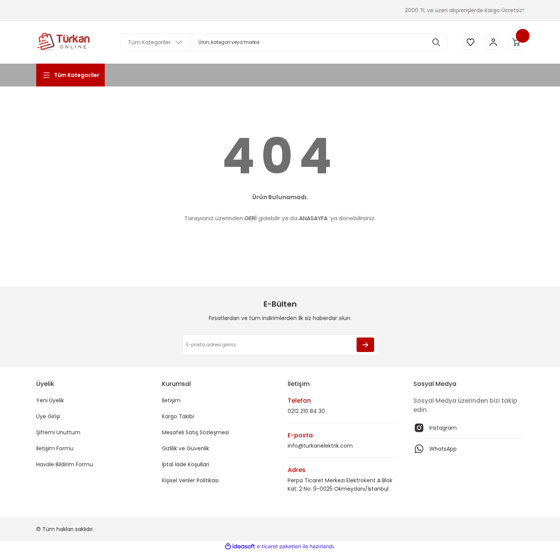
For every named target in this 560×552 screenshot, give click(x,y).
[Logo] (63, 42)
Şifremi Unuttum (58, 432)
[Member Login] (493, 42)
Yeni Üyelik (50, 400)
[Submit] (365, 345)
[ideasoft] (240, 546)
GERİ (251, 218)
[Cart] (516, 42)
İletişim (171, 400)
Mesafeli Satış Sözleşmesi (195, 432)
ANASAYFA (313, 218)
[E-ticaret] (279, 546)
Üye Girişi (48, 416)
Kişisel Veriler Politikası (190, 480)
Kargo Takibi (178, 416)
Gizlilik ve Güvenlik (185, 448)
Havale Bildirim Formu (64, 464)
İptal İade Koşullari (185, 464)
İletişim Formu (55, 448)
